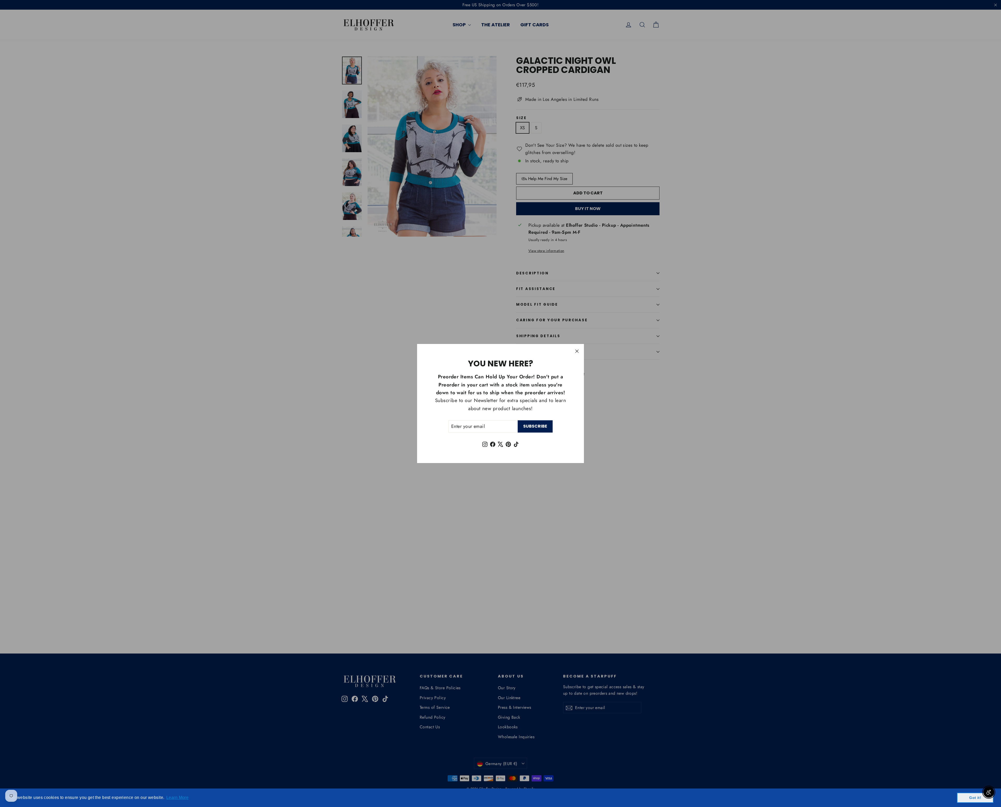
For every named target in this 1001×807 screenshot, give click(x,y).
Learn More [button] (177, 797)
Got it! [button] (975, 798)
